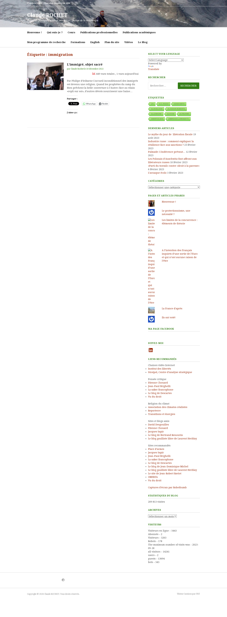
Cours (71, 32)
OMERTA (153, 477)
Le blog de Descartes (160, 393)
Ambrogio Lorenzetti (179, 119)
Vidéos (128, 42)
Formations (78, 42)
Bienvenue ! (34, 32)
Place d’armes (156, 449)
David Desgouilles (158, 424)
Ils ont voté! (169, 317)
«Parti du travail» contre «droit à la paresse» (173, 165)
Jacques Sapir (156, 431)
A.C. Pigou (164, 104)
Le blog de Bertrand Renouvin (165, 435)
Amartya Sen (157, 119)
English (95, 42)
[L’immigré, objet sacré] (45, 76)
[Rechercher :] (174, 85)
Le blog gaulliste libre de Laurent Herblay (172, 438)
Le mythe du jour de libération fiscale (170, 134)
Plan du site (112, 42)
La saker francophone (160, 389)
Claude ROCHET (47, 15)
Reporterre (154, 410)
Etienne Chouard (158, 382)
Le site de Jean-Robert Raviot (164, 473)
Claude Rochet (77, 69)
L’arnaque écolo (157, 172)
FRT (198, 594)
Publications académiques (139, 32)
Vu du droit (154, 396)
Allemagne (156, 114)
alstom (170, 114)
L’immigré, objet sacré (85, 64)
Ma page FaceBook (161, 328)
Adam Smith (179, 104)
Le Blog (143, 42)
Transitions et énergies (161, 414)
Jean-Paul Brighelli (159, 386)
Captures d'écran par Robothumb (167, 487)
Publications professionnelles (99, 32)
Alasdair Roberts (176, 109)
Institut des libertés (159, 368)
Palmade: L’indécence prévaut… (166, 152)
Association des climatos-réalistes (167, 407)
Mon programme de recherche (46, 42)
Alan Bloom (156, 109)
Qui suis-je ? (55, 32)
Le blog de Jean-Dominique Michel (168, 466)
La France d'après (172, 308)
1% (152, 104)
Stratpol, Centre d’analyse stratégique (170, 372)
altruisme (184, 114)
